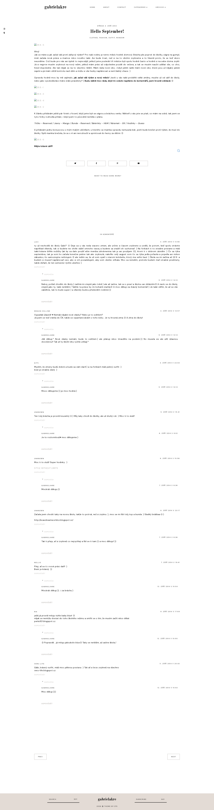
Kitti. (36, 363)
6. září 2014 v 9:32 (168, 433)
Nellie (37, 562)
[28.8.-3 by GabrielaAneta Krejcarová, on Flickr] (39, 94)
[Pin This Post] (117, 163)
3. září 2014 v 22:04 (170, 363)
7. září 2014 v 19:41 (170, 562)
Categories (140, 7)
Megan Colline (42, 311)
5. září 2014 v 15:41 (170, 412)
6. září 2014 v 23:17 (170, 510)
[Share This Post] (96, 163)
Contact (121, 7)
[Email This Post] (139, 163)
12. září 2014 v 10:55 (167, 638)
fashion (103, 38)
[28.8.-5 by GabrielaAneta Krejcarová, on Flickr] (39, 45)
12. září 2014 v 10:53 (168, 688)
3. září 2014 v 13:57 (170, 311)
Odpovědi (49, 274)
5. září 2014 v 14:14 (168, 335)
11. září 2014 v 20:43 (170, 664)
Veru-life (39, 664)
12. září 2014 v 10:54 (168, 586)
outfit (112, 38)
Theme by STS (110, 806)
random (120, 38)
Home (92, 7)
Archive (160, 7)
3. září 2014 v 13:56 (170, 242)
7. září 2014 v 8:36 (168, 485)
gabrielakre (55, 7)
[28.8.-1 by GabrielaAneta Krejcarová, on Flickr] (39, 87)
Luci (36, 242)
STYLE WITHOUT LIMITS (46, 468)
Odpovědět (39, 267)
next (173, 757)
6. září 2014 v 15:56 (170, 458)
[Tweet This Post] (75, 163)
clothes (94, 38)
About (106, 7)
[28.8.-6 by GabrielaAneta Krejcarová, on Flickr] (39, 139)
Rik (35, 612)
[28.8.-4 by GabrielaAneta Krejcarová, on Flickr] (39, 100)
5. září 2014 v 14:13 (168, 280)
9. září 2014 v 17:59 (170, 611)
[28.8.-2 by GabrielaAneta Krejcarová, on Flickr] (39, 107)
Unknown (39, 412)
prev (40, 757)
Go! (75, 799)
